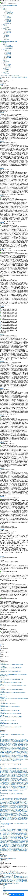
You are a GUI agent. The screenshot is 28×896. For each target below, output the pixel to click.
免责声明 (15, 875)
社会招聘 (7, 36)
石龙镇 (3, 877)
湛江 (6, 877)
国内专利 (5, 9)
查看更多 (2, 84)
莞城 (8, 876)
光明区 (7, 883)
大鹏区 (17, 883)
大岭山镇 (8, 880)
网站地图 (2, 871)
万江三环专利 (11, 77)
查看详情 (2, 112)
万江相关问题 (8, 32)
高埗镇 (10, 881)
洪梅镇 (25, 880)
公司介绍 (5, 25)
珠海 (21, 876)
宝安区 (1, 883)
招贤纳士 (5, 34)
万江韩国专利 (8, 21)
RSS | (6, 871)
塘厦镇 (1, 880)
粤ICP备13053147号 (8, 875)
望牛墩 (4, 881)
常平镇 (9, 879)
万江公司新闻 (8, 29)
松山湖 (14, 881)
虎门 (14, 880)
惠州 (12, 877)
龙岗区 (10, 883)
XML (8, 871)
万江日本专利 (8, 20)
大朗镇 (19, 879)
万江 (15, 876)
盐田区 (26, 881)
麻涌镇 (1, 881)
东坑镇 (6, 879)
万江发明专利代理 (16, 873)
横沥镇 (24, 877)
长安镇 (11, 880)
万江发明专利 (8, 11)
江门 (1, 877)
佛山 (23, 876)
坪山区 (14, 883)
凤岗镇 (4, 880)
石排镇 (14, 877)
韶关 (10, 876)
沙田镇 (19, 880)
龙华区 (4, 883)
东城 (12, 876)
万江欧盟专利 (8, 19)
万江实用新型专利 (9, 12)
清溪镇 (25, 879)
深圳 (17, 876)
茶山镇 (8, 877)
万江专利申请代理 (18, 77)
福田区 (17, 881)
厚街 (17, 880)
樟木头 (16, 879)
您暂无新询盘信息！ (14, 871)
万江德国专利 (8, 23)
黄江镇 (22, 879)
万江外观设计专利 (9, 13)
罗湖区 (20, 881)
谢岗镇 (3, 879)
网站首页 (5, 8)
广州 (6, 876)
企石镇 (19, 877)
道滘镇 (22, 880)
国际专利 (5, 15)
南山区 (23, 881)
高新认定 (5, 24)
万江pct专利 (8, 16)
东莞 (22, 877)
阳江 (17, 877)
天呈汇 (6, 884)
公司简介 (7, 27)
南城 (19, 876)
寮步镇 (13, 879)
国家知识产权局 (3, 855)
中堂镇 (7, 881)
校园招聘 (7, 35)
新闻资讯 (5, 28)
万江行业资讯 (8, 31)
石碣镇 (26, 876)
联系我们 (5, 38)
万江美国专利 (8, 17)
